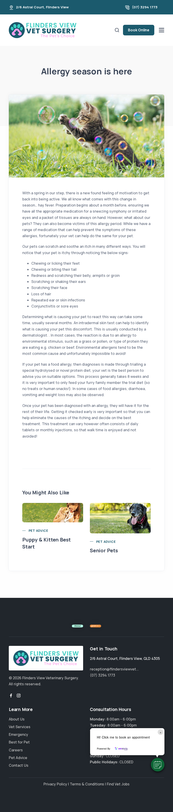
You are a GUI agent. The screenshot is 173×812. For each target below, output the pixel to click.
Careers (16, 750)
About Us (17, 719)
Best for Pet (19, 742)
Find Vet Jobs (118, 784)
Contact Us (18, 765)
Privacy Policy (55, 784)
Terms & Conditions (87, 784)
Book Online (138, 30)
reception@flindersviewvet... (114, 669)
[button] (157, 764)
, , (125, 658)
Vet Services (19, 726)
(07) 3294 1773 (144, 7)
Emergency (18, 734)
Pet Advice (38, 530)
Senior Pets (104, 550)
